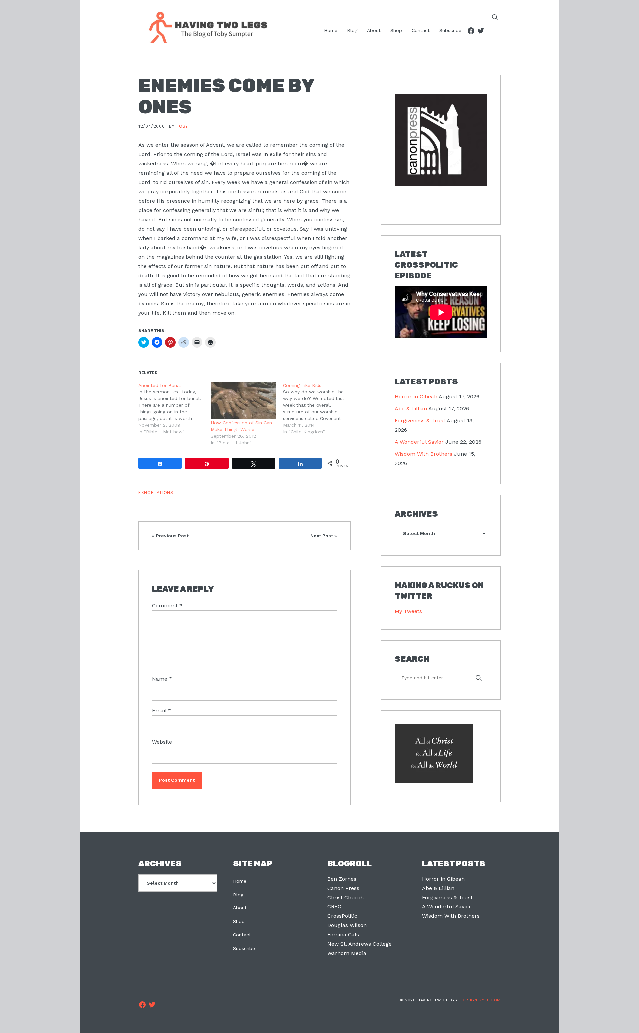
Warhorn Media (346, 953)
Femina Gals (343, 934)
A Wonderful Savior (419, 442)
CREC (334, 907)
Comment (167, 605)
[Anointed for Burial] (174, 408)
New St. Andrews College (359, 944)
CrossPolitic (342, 916)
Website (162, 742)
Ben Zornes (341, 879)
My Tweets (408, 611)
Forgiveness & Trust (420, 420)
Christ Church (345, 897)
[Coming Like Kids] (319, 408)
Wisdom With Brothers (423, 454)
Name (162, 679)
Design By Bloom (481, 1000)
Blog (238, 894)
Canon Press (343, 888)
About (240, 907)
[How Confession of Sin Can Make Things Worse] (243, 400)
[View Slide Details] (441, 140)
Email (161, 710)
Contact (242, 934)
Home (239, 881)
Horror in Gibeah (416, 396)
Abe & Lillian (411, 408)
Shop (239, 921)
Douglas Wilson (347, 925)
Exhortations (155, 492)
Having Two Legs (205, 27)
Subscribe (244, 948)
